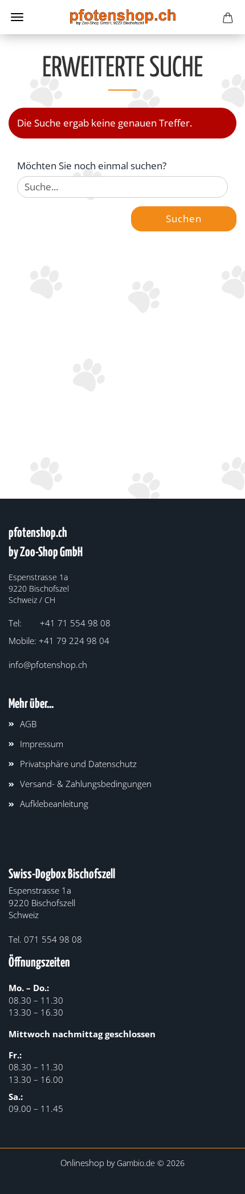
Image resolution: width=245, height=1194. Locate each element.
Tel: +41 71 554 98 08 (60, 623)
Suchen (184, 218)
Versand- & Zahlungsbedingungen (86, 783)
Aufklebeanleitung (54, 803)
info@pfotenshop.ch (48, 664)
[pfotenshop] (123, 17)
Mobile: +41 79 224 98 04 (59, 640)
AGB (28, 724)
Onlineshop (82, 1162)
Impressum (41, 743)
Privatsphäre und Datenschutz (78, 763)
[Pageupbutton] (214, 1177)
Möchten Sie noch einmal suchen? (91, 165)
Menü (17, 17)
